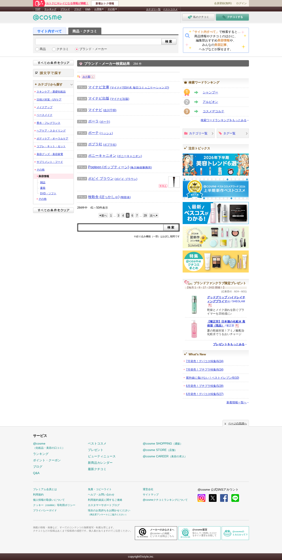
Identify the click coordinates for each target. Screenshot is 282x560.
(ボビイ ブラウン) (126, 178)
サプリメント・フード (50, 161)
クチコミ (62, 49)
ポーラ (88, 121)
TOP (37, 9)
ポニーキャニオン (96, 156)
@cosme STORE (160, 450)
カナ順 (86, 76)
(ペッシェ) (106, 133)
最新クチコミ (97, 469)
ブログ (77, 9)
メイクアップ (44, 107)
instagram (201, 498)
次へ (153, 215)
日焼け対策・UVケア (49, 99)
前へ (104, 215)
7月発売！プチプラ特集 (204, 369)
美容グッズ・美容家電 (50, 154)
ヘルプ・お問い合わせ (101, 494)
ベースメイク (44, 115)
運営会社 (148, 489)
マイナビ (89, 110)
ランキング (50, 9)
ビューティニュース (102, 456)
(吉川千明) (109, 110)
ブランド (65, 9)
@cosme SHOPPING (163, 443)
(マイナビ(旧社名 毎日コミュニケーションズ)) (139, 87)
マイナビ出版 (93, 98)
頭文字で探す (53, 73)
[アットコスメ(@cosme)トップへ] (47, 18)
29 (145, 215)
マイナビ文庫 (93, 87)
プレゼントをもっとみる (229, 344)
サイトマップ (151, 494)
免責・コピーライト (100, 489)
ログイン (241, 3)
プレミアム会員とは (45, 489)
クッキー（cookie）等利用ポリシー (54, 505)
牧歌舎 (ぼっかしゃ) (98, 197)
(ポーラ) (105, 121)
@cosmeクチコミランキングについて (165, 499)
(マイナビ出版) (119, 98)
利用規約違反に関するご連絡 (105, 499)
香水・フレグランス (48, 122)
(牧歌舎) (125, 197)
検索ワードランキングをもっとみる (224, 120)
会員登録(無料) (223, 3)
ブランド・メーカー (93, 49)
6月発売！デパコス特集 (204, 394)
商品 (43, 49)
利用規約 (38, 494)
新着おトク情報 (105, 3)
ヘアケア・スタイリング (51, 130)
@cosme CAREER (165, 456)
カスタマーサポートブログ (104, 505)
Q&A (87, 9)
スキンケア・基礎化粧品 (51, 91)
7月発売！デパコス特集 (204, 361)
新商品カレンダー (100, 462)
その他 (41, 169)
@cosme (49, 445)
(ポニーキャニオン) (129, 156)
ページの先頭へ (237, 423)
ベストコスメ (170, 9)
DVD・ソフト (48, 193)
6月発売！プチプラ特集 (204, 386)
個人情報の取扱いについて (49, 499)
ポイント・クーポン (47, 460)
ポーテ (88, 133)
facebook (224, 498)
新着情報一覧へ (236, 402)
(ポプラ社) (109, 144)
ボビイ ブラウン (95, 178)
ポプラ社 (89, 144)
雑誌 (42, 182)
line (235, 498)
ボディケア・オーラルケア (52, 138)
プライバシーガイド (45, 510)
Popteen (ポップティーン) (103, 167)
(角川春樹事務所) (141, 167)
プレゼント (95, 450)
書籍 (42, 187)
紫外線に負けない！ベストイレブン (212, 377)
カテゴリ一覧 (153, 9)
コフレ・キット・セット (51, 146)
